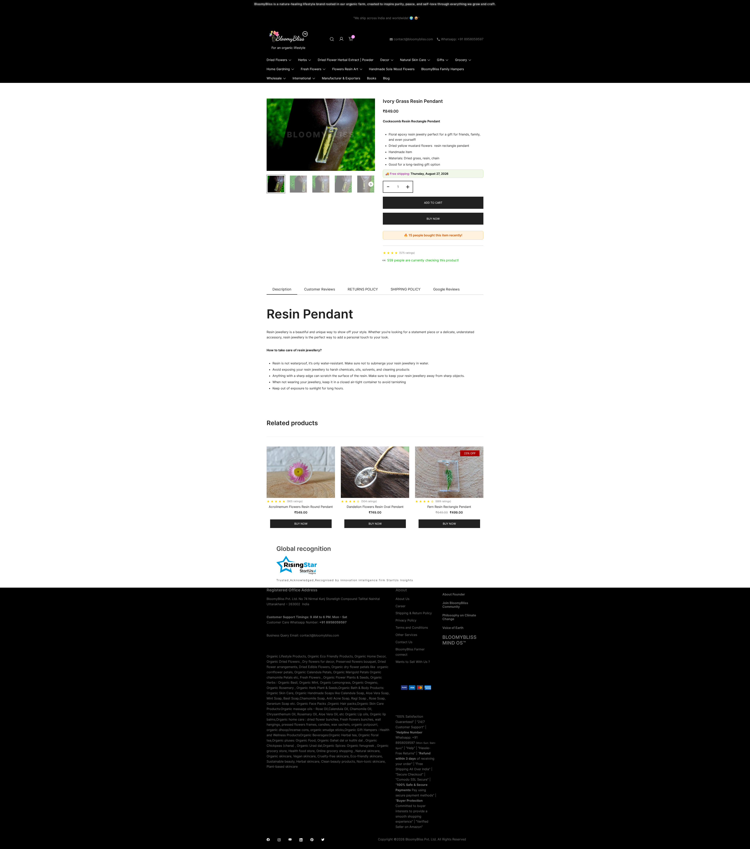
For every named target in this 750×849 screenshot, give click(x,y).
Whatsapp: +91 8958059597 (462, 39)
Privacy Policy (406, 620)
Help (410, 748)
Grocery (461, 60)
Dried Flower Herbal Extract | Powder (345, 60)
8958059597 (405, 743)
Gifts (440, 60)
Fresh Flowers (311, 69)
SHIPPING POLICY (406, 289)
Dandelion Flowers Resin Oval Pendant (375, 507)
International (302, 78)
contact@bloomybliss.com (413, 39)
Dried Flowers (277, 60)
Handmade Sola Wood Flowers (391, 69)
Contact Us (404, 642)
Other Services (406, 635)
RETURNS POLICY (363, 289)
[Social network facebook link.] (268, 839)
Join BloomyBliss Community (455, 605)
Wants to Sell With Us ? (413, 662)
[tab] (282, 289)
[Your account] (341, 39)
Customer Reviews (319, 289)
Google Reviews (446, 289)
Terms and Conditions (412, 627)
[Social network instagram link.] (279, 839)
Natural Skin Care (413, 60)
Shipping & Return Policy (414, 613)
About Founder (453, 594)
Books (371, 78)
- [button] (388, 186)
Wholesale (274, 78)
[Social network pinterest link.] (311, 839)
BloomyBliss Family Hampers (442, 69)
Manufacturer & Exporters (341, 78)
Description (281, 289)
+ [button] (407, 186)
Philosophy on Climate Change (459, 617)
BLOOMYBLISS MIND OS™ (459, 640)
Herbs (302, 60)
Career (400, 606)
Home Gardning (278, 69)
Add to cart (433, 202)
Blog (386, 78)
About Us (402, 599)
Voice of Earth (452, 628)
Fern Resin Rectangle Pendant (449, 507)
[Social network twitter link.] (322, 839)
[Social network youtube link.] (290, 839)
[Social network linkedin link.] (301, 839)
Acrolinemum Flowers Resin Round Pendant (301, 507)
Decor (384, 60)
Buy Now (433, 218)
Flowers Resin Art (345, 69)
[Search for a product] (331, 39)
